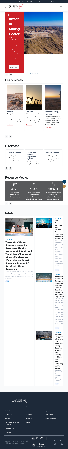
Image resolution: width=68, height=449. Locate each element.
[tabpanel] (34, 42)
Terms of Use (49, 414)
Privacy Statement (50, 418)
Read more (48, 127)
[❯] (10, 74)
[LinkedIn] (61, 440)
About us (47, 2)
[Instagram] (61, 444)
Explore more (13, 67)
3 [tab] (35, 73)
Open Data (21, 2)
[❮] (6, 74)
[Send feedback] (64, 186)
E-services (8, 432)
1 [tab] (31, 73)
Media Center (39, 2)
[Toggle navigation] (61, 7)
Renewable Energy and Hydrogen (12, 423)
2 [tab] (33, 73)
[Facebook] (55, 444)
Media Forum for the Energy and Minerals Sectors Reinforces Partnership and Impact (59, 229)
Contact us (53, 2)
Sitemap (61, 2)
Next (6, 136)
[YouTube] (57, 440)
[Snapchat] (54, 440)
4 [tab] (37, 73)
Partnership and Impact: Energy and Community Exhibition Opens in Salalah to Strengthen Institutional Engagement (59, 286)
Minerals (7, 418)
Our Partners (29, 414)
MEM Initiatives (30, 2)
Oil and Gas (8, 414)
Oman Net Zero (9, 428)
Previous (10, 136)
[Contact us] (64, 182)
